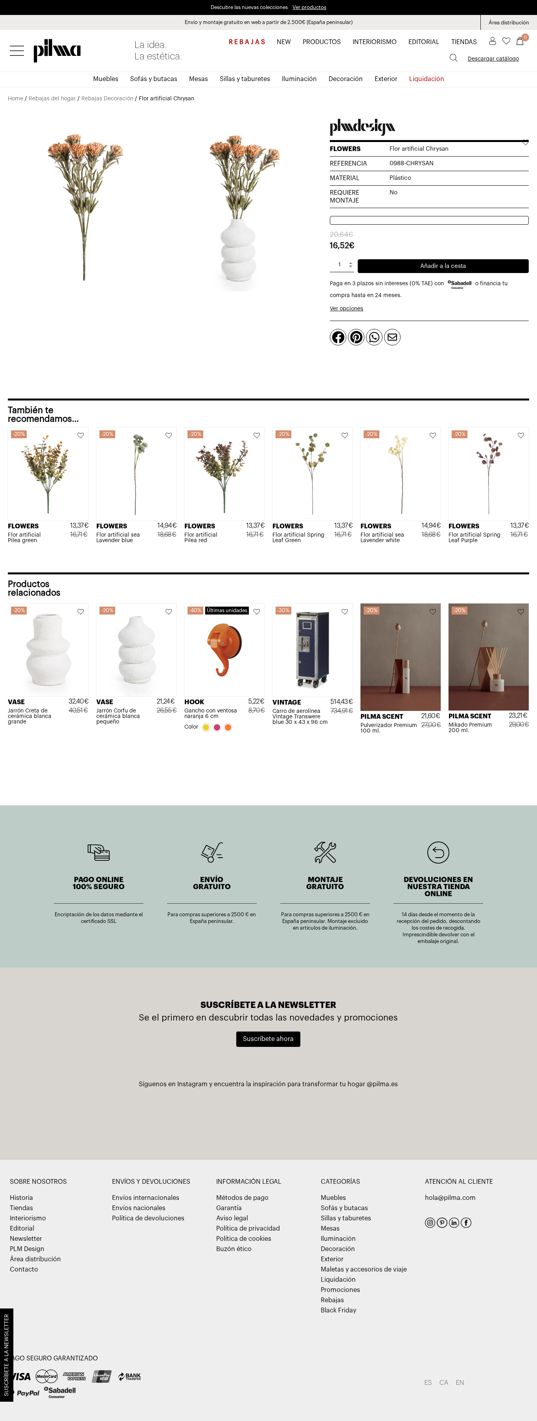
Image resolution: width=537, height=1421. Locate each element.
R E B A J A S (247, 42)
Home (15, 99)
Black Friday (338, 1310)
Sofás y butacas (153, 79)
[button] (81, 436)
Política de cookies (243, 1239)
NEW (284, 42)
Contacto (24, 1269)
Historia (21, 1198)
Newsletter (26, 1239)
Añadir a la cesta (443, 266)
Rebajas (332, 1300)
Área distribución (509, 22)
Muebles (105, 79)
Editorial (22, 1228)
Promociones (340, 1290)
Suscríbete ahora (268, 1039)
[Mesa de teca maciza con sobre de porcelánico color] (441, 1117)
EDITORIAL (424, 42)
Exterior (386, 79)
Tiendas (21, 1208)
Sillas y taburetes (245, 79)
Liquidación (426, 79)
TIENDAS (464, 42)
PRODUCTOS (322, 42)
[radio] (206, 727)
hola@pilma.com (450, 1198)
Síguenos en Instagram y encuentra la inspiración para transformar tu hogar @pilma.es (268, 1084)
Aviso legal (232, 1218)
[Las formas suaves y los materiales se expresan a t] (182, 1117)
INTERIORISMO (375, 42)
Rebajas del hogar (52, 99)
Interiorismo (28, 1218)
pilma (57, 48)
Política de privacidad (248, 1228)
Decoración (346, 79)
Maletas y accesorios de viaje (364, 1269)
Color (191, 727)
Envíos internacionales (145, 1198)
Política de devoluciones (148, 1218)
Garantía (229, 1208)
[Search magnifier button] (453, 58)
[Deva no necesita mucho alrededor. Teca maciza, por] (268, 1117)
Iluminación (299, 79)
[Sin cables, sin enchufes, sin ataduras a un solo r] (95, 1117)
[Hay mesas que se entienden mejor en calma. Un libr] (355, 1117)
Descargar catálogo (493, 59)
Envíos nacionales (139, 1208)
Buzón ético (234, 1249)
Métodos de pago (242, 1198)
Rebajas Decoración (107, 99)
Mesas (198, 79)
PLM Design (27, 1249)
